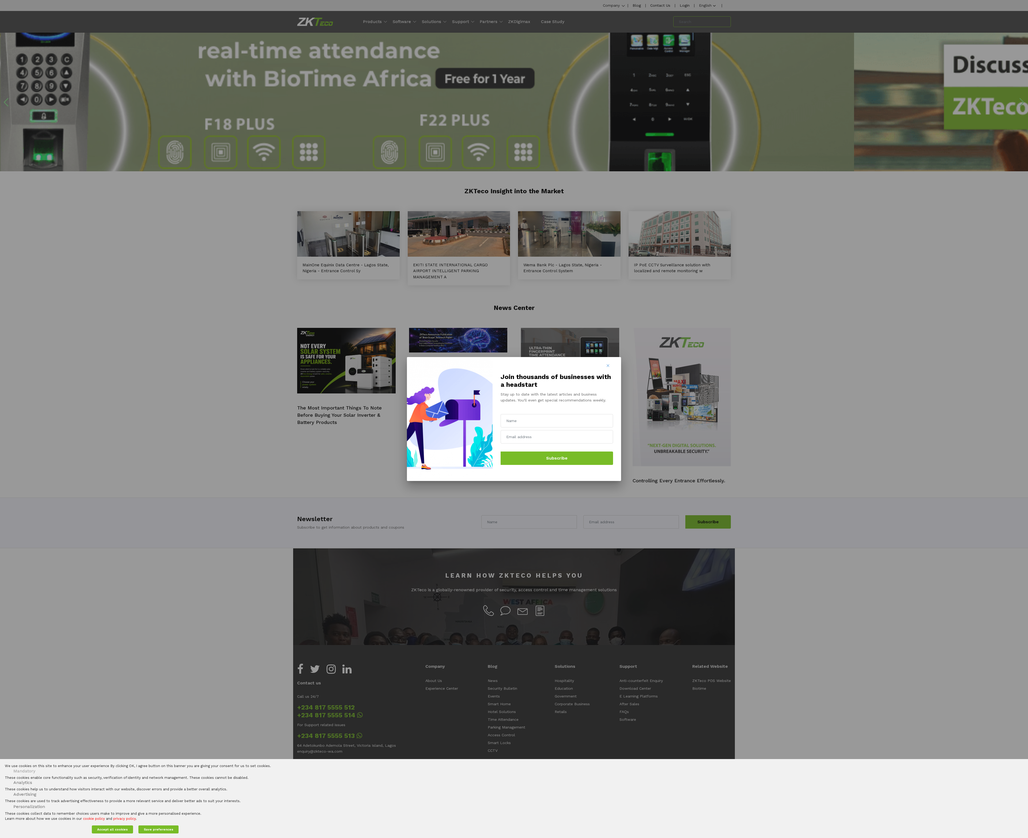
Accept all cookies (112, 829)
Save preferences (158, 829)
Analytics (22, 782)
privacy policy (124, 819)
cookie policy (94, 819)
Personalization (29, 806)
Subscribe (557, 458)
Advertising (24, 794)
